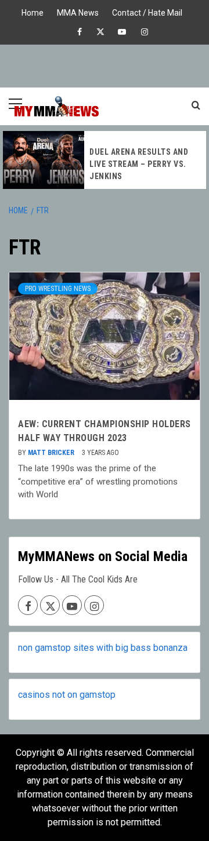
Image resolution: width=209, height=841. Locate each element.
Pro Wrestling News (58, 289)
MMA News (78, 11)
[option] (104, 160)
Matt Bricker (52, 453)
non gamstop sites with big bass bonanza (103, 647)
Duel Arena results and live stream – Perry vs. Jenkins (138, 164)
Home (32, 11)
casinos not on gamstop (67, 694)
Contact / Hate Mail (147, 11)
